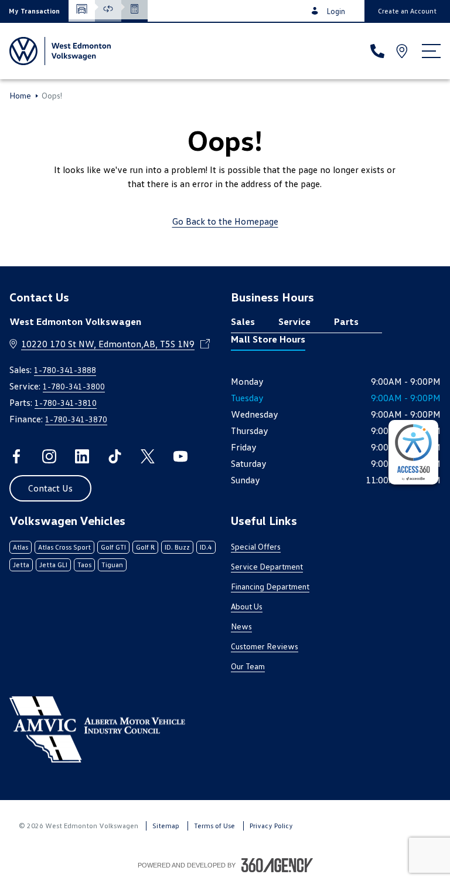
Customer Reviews (264, 646)
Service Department (267, 566)
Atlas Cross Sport (64, 547)
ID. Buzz (177, 547)
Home (20, 95)
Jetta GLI (53, 564)
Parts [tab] (346, 321)
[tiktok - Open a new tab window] (115, 456)
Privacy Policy (271, 825)
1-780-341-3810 (66, 403)
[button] (34, 11)
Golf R (145, 547)
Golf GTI (113, 547)
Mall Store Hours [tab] (268, 339)
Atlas (20, 547)
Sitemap (165, 825)
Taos (84, 564)
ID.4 (206, 547)
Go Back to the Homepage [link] (225, 221)
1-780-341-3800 (74, 386)
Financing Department (270, 586)
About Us (246, 606)
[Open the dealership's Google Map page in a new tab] (403, 51)
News (241, 626)
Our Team (248, 666)
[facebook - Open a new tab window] (16, 456)
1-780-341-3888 (65, 370)
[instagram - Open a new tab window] (49, 456)
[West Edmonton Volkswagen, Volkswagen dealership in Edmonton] (60, 51)
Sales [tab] (243, 321)
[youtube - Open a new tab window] (180, 456)
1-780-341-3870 (76, 419)
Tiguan (112, 564)
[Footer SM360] (277, 865)
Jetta (21, 564)
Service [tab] (294, 321)
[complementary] (413, 452)
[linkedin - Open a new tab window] (82, 456)
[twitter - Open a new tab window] (148, 456)
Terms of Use (214, 825)
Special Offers (256, 546)
